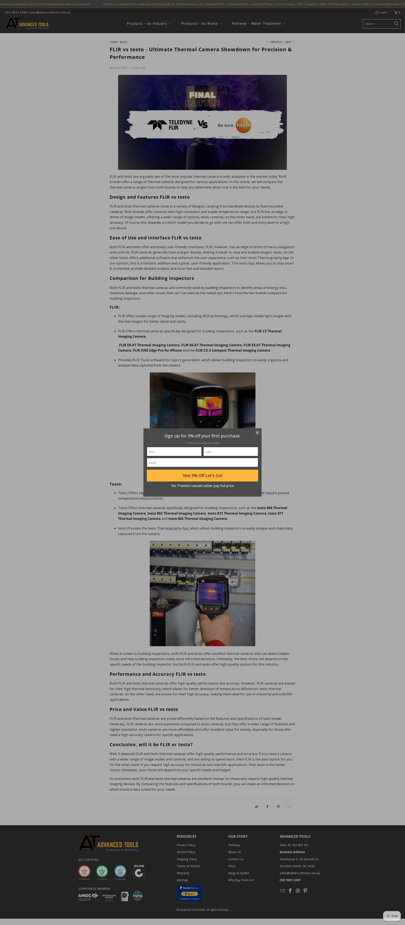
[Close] (257, 432)
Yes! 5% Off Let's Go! (203, 475)
